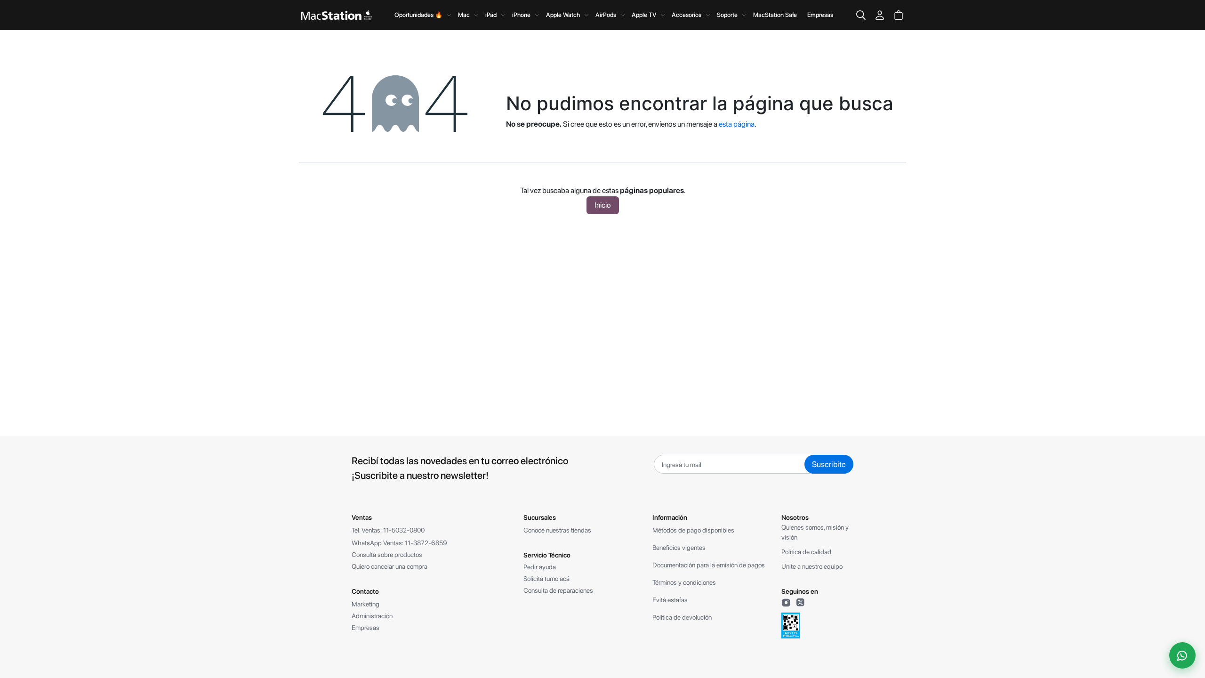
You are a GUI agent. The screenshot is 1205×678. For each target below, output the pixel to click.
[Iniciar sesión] (879, 15)
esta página (737, 124)
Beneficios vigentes (679, 547)
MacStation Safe (775, 14)
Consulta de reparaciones (558, 590)
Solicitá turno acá (546, 578)
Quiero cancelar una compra (389, 566)
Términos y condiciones (684, 582)
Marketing (365, 604)
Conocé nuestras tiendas (557, 530)
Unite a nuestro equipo (812, 566)
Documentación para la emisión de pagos (708, 565)
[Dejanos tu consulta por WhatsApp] (1182, 655)
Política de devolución (682, 617)
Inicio (602, 205)
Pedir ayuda (539, 567)
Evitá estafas (670, 600)
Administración (372, 616)
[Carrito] (898, 15)
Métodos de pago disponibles (693, 530)
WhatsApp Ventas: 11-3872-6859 (399, 543)
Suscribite (829, 464)
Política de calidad (806, 552)
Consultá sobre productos (387, 554)
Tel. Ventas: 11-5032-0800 (388, 530)
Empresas (820, 14)
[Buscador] (861, 15)
